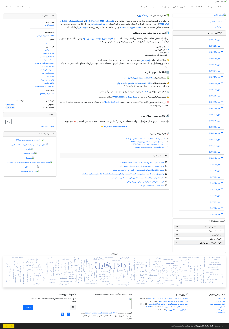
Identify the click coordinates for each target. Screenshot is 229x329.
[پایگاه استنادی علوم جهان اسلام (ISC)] (30, 141)
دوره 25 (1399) (214, 64)
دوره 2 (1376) (215, 208)
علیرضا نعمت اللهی (47, 66)
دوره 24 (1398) (214, 71)
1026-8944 (10, 104)
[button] (170, 326)
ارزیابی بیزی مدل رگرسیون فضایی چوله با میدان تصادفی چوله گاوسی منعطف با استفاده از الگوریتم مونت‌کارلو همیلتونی (123, 174)
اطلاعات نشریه (198, 7)
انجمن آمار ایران (48, 25)
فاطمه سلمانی (49, 83)
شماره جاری (219, 27)
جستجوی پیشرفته (47, 126)
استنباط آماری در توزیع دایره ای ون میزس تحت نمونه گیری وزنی (142, 162)
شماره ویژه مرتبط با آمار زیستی (177, 309)
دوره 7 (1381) (215, 177)
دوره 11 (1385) (214, 152)
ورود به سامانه (24, 7)
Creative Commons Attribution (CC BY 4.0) (101, 313)
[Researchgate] (68, 315)
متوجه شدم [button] (9, 325)
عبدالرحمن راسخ (48, 60)
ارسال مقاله (165, 7)
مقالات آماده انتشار (217, 21)
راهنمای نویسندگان (180, 7)
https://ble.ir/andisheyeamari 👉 (114, 126)
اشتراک (28, 307)
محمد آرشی (49, 50)
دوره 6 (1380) (215, 183)
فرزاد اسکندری (48, 53)
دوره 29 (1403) (214, 40)
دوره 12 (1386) (214, 146)
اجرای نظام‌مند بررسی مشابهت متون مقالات (150, 147)
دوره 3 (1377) (215, 202)
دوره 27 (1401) (214, 52)
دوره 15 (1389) (214, 127)
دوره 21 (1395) (214, 89)
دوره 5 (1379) (215, 189)
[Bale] (73, 315)
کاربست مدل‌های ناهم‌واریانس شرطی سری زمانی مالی (145, 181)
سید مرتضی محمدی (47, 93)
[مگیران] (29, 149)
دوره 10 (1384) (214, 158)
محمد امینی (50, 42)
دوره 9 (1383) (215, 164)
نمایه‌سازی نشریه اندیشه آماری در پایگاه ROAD (148, 141)
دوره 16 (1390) (214, 121)
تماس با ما (144, 7)
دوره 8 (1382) (215, 170)
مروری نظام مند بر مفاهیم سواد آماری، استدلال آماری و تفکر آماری (141, 166)
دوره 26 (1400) (214, 58)
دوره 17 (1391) (214, 114)
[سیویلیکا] (30, 158)
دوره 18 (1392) (214, 108)
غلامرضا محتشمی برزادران (44, 63)
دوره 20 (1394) (214, 96)
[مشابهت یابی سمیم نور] (30, 172)
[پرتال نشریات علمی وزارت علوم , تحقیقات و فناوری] (30, 145)
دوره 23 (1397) (214, 77)
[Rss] (62, 315)
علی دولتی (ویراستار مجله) (44, 86)
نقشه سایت (221, 312)
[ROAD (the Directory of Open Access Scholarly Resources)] (29, 163)
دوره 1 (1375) (215, 214)
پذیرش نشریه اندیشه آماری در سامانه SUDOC (148, 144)
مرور (211, 7)
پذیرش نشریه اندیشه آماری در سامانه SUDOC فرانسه (168, 304)
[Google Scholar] (30, 154)
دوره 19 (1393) (214, 102)
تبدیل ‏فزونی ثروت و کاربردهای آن (152, 185)
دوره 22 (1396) (214, 83)
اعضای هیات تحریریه (217, 304)
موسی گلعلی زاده (48, 73)
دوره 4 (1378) (215, 195)
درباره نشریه (220, 301)
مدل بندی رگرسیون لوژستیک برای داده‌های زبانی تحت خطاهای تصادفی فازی (137, 177)
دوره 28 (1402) (214, 46)
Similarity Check (111, 102)
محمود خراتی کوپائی (47, 70)
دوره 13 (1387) (214, 139)
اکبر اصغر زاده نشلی (47, 56)
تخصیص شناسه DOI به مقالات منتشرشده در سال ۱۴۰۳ (145, 138)
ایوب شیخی (50, 76)
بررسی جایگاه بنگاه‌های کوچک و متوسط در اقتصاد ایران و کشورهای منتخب (138, 170)
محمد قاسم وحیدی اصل (45, 35)
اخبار (154, 7)
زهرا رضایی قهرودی (47, 79)
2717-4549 (10, 107)
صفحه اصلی (221, 7)
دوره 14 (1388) (214, 133)
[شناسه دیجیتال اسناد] (30, 167)
